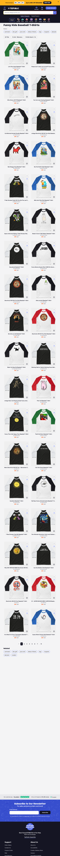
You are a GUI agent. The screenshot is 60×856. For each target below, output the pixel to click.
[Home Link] (13, 8)
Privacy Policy (27, 816)
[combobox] (28, 12)
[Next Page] (41, 643)
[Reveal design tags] (27, 63)
